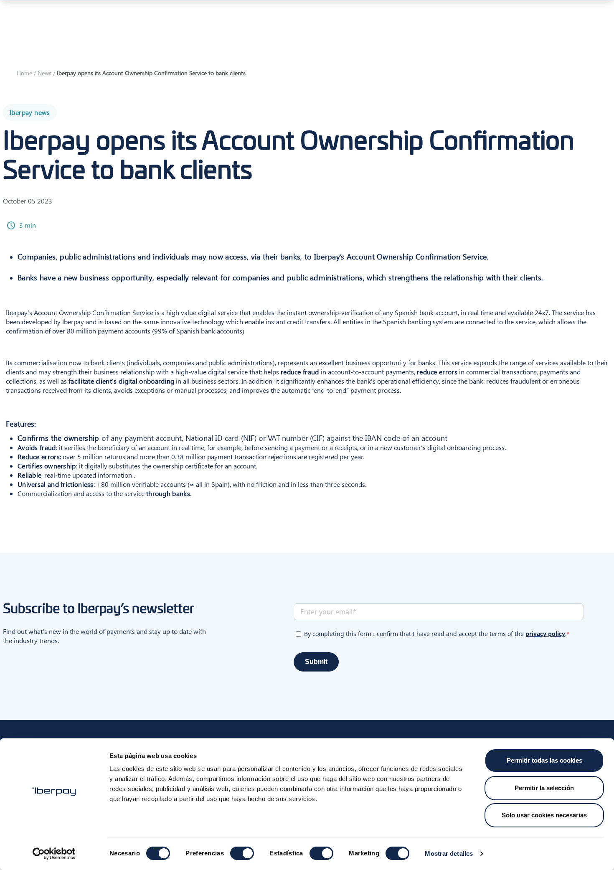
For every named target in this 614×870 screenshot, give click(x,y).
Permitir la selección (544, 787)
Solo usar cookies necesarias (544, 815)
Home (24, 73)
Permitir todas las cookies (544, 760)
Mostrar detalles (449, 853)
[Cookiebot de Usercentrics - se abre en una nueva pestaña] (54, 853)
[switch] (242, 853)
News (44, 73)
